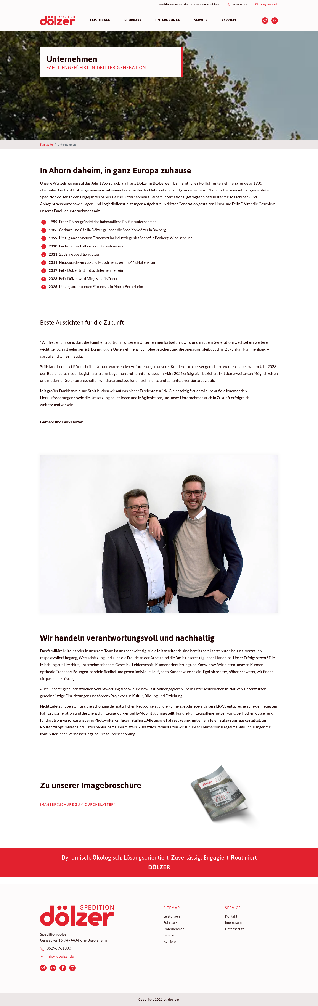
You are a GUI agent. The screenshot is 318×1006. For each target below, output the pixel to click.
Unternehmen (173, 929)
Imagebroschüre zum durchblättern (78, 805)
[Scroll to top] (308, 996)
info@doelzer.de (269, 4)
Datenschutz (234, 929)
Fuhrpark (170, 922)
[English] (274, 20)
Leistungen (171, 916)
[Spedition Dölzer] (57, 20)
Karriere (169, 941)
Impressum (233, 922)
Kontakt (231, 916)
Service (168, 935)
